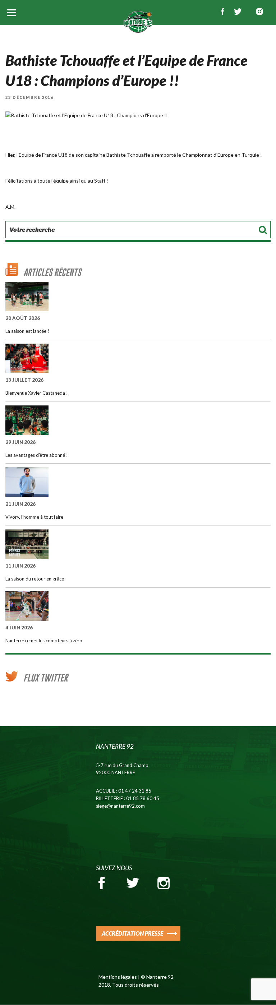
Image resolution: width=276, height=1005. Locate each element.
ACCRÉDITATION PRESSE (132, 933)
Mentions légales (117, 977)
